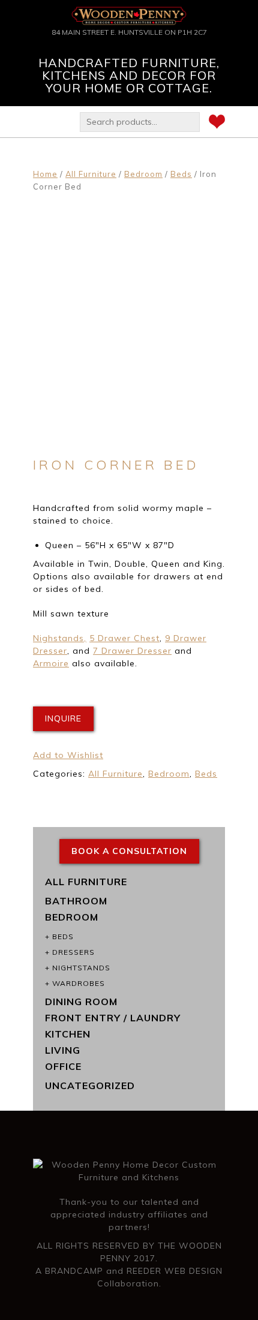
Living (62, 1050)
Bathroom (76, 901)
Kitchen (68, 1034)
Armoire (51, 663)
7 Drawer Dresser (132, 650)
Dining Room (81, 1002)
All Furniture (90, 174)
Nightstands (81, 967)
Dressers (73, 952)
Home (45, 174)
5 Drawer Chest (124, 638)
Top (244, 1303)
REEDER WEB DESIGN (175, 1270)
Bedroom (143, 174)
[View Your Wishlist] (217, 124)
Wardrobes (78, 983)
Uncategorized (90, 1086)
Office (63, 1066)
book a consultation (129, 851)
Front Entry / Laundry (113, 1018)
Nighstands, (59, 638)
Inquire (63, 718)
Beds (181, 174)
